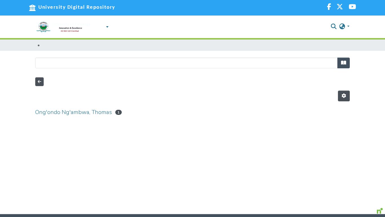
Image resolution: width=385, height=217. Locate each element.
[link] (187, 215)
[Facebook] (329, 7)
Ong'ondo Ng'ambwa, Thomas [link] (73, 112)
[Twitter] (340, 7)
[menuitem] (106, 27)
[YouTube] (352, 7)
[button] (63, 26)
